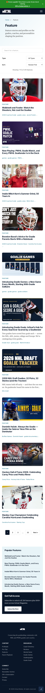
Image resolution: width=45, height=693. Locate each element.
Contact (4, 677)
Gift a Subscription (8, 674)
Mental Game (28, 652)
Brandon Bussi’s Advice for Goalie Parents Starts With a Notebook (21, 578)
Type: (4, 58)
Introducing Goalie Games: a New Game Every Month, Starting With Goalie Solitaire (22, 585)
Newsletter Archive (8, 672)
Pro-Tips (5, 649)
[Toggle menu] (41, 11)
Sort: (4, 65)
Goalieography (28, 657)
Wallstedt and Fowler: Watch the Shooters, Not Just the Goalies (22, 557)
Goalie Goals (28, 660)
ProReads (5, 646)
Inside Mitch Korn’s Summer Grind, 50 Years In (22, 571)
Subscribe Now (13, 609)
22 (28, 532)
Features (5, 652)
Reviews (26, 649)
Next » (35, 532)
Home (7, 20)
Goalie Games (28, 655)
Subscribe (5, 669)
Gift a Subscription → (22, 6)
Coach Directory (29, 646)
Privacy (4, 680)
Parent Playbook (7, 655)
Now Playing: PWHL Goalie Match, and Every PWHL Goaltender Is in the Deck (22, 564)
